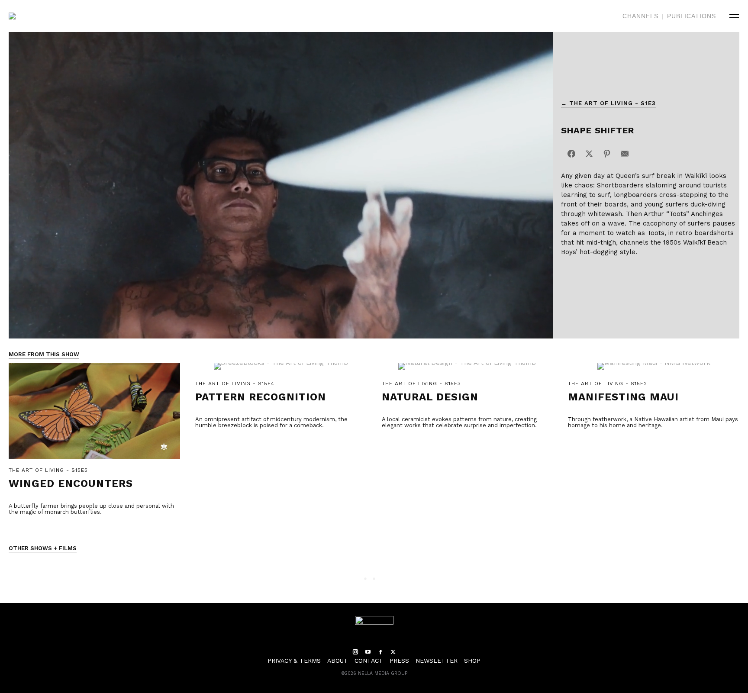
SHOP (472, 660)
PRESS (399, 660)
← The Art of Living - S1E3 (608, 103)
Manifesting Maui (623, 397)
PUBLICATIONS (691, 16)
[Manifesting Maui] (653, 371)
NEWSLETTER (437, 660)
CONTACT (369, 660)
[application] (281, 185)
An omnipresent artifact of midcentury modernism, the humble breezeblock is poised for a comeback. (271, 422)
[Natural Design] (467, 371)
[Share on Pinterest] (607, 153)
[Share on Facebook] (571, 153)
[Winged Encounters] (94, 414)
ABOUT (337, 660)
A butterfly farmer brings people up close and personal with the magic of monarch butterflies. (91, 509)
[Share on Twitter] (589, 153)
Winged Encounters (71, 483)
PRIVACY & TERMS (294, 660)
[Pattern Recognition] (281, 371)
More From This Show (44, 354)
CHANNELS (640, 16)
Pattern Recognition (260, 397)
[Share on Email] (624, 153)
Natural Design (430, 397)
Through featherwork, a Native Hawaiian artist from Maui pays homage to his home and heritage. (653, 422)
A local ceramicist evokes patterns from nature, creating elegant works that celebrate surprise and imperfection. (459, 422)
